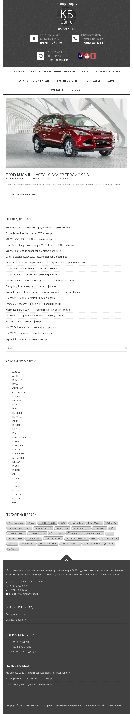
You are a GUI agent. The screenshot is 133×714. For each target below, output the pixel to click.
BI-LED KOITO (109, 538)
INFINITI (16, 420)
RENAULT (17, 470)
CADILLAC (17, 388)
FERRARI (16, 400)
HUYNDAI (17, 416)
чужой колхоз (33, 538)
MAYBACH (17, 445)
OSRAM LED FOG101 (70, 544)
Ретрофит (56, 533)
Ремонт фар (48, 522)
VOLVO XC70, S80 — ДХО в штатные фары (29, 239)
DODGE (16, 396)
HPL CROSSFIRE (47, 543)
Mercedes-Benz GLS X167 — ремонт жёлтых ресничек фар (38, 309)
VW (14, 502)
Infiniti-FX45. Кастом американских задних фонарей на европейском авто (46, 262)
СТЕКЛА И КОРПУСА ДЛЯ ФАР (101, 71)
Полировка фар (16, 523)
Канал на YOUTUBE (20, 646)
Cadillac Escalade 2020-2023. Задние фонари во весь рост (37, 256)
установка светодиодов (99, 543)
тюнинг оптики (37, 533)
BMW (15, 384)
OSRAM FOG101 (16, 533)
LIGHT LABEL (92, 80)
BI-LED (31, 523)
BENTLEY (17, 380)
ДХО (63, 522)
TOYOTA (17, 494)
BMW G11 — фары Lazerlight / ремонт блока (30, 297)
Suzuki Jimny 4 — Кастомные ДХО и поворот (30, 233)
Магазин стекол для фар (23, 651)
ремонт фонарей (43, 528)
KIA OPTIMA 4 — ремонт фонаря (24, 321)
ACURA (16, 371)
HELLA (110, 533)
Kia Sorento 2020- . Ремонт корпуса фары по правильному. (38, 227)
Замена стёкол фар (19, 527)
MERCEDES (18, 453)
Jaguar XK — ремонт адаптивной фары (27, 339)
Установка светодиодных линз (85, 533)
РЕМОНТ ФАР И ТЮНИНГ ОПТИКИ (53, 71)
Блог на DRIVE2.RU (20, 641)
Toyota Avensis (99, 528)
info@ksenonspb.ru (28, 593)
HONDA (16, 408)
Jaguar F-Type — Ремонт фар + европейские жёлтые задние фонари (43, 291)
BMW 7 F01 (13, 549)
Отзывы (77, 89)
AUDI (15, 375)
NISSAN (16, 461)
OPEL (15, 474)
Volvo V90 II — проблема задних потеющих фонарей (35, 315)
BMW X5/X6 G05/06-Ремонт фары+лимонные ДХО (33, 268)
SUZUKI (16, 490)
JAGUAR (16, 425)
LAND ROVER (19, 437)
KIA (14, 433)
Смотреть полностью (23, 194)
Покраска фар (53, 538)
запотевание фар (81, 528)
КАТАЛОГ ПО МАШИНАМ (33, 80)
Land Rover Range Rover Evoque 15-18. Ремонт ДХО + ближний (40, 245)
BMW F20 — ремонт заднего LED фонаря (29, 333)
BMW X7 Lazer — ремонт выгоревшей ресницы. (32, 274)
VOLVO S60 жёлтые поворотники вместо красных (33, 250)
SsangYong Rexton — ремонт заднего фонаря (31, 286)
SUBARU (16, 486)
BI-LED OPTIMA (62, 528)
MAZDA (16, 449)
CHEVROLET (18, 392)
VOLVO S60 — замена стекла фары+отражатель (32, 327)
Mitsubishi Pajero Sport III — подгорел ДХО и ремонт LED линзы (41, 280)
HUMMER (17, 412)
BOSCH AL (111, 522)
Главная (18, 71)
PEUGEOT (17, 465)
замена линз (28, 543)
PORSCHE (17, 478)
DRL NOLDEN (94, 522)
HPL (94, 538)
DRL (112, 528)
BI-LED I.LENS (15, 538)
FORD (15, 404)
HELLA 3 (12, 543)
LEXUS (15, 441)
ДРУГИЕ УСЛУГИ (66, 80)
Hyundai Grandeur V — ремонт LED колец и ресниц (33, 303)
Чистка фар (77, 522)
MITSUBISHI (18, 457)
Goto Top (66, 560)
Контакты (57, 89)
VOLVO (16, 498)
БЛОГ (111, 80)
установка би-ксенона (77, 538)
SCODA (16, 482)
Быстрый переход (15, 614)
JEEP (14, 429)
